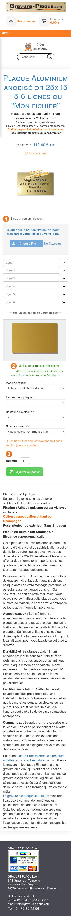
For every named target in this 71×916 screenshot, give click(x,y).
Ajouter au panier (27, 472)
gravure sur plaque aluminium (28, 796)
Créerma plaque (40, 46)
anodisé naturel (34, 760)
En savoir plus (37, 153)
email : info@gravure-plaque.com (29, 904)
